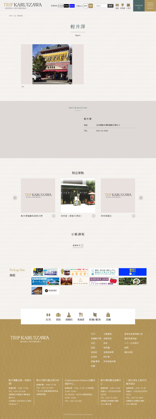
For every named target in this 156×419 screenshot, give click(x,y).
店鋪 (93, 365)
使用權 (106, 347)
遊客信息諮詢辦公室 (133, 333)
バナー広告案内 (131, 342)
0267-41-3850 (137, 397)
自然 (93, 342)
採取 (93, 347)
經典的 (94, 352)
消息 (105, 342)
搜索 (110, 6)
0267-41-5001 (112, 397)
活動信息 (107, 338)
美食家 (94, 356)
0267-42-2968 (102, 130)
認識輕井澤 (96, 338)
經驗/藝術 (95, 361)
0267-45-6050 (76, 401)
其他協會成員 (109, 361)
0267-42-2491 (47, 388)
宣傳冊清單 (108, 352)
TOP (93, 333)
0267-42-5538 (20, 391)
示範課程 (107, 333)
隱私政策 (128, 352)
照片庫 (106, 356)
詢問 (126, 347)
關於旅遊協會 (130, 338)
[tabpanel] (52, 64)
